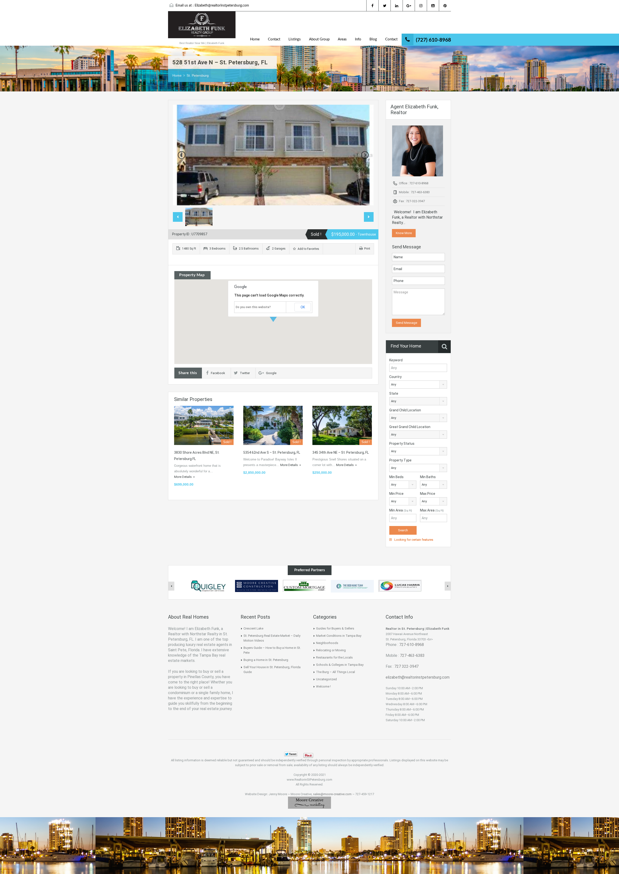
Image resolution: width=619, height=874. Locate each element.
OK (303, 307)
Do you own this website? (253, 307)
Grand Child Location (405, 410)
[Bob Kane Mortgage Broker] (352, 586)
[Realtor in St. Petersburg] (202, 27)
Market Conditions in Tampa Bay (338, 635)
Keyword (396, 360)
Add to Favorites (308, 249)
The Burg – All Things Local (335, 672)
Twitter (245, 373)
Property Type (400, 460)
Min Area (400, 510)
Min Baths (428, 477)
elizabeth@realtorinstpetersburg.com (418, 677)
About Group (319, 39)
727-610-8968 (411, 644)
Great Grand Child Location (409, 427)
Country (395, 377)
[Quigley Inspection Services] (208, 586)
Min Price (396, 494)
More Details (183, 477)
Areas (342, 39)
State (393, 393)
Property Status (401, 443)
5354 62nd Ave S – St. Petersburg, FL (271, 452)
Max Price (427, 494)
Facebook (218, 373)
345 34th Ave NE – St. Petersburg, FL (340, 452)
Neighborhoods (327, 643)
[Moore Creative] (309, 802)
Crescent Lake (253, 628)
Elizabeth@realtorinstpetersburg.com (222, 5)
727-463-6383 (412, 655)
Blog (373, 39)
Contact (274, 39)
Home (255, 39)
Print (367, 248)
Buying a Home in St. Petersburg (265, 660)
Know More (404, 233)
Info (358, 39)
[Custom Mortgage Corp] (304, 586)
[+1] (324, 754)
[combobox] (418, 384)
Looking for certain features (413, 539)
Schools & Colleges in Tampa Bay (339, 665)
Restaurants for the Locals (334, 657)
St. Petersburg (198, 75)
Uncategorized (326, 679)
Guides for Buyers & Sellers (335, 628)
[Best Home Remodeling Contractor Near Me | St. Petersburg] (256, 586)
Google (271, 373)
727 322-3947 (406, 666)
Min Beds (396, 477)
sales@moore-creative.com (332, 794)
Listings (294, 39)
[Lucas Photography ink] (400, 586)
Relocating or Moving (331, 650)
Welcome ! (323, 686)
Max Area (432, 510)
